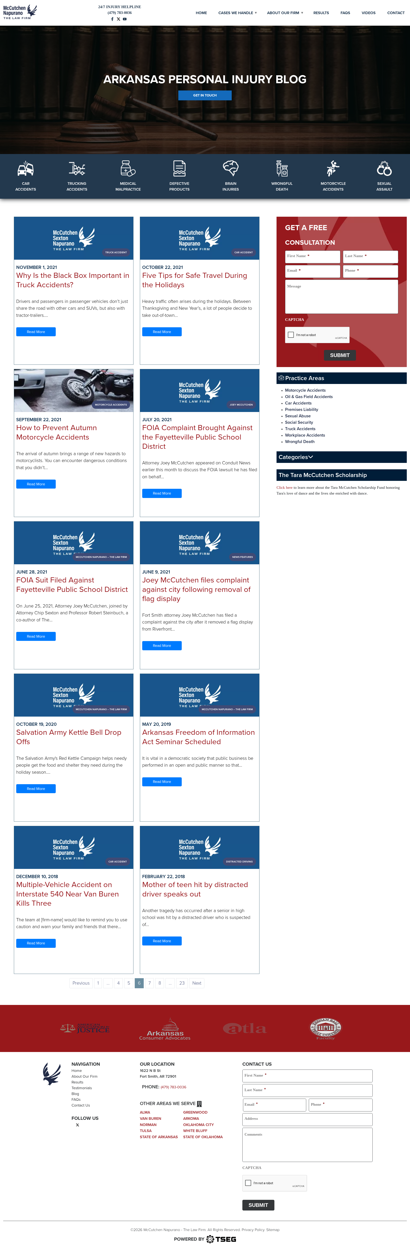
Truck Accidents (300, 428)
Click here (285, 487)
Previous (81, 983)
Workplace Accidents (305, 435)
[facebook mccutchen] (112, 18)
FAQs (345, 12)
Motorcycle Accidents (305, 390)
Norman (148, 1124)
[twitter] (77, 1125)
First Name (298, 256)
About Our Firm (283, 12)
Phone (352, 270)
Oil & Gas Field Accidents (309, 396)
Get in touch (205, 95)
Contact (396, 12)
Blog (75, 1093)
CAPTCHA (294, 319)
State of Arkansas (159, 1137)
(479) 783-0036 (173, 1087)
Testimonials (82, 1088)
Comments (253, 1134)
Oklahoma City (198, 1124)
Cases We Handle (235, 12)
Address (251, 1118)
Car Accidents (298, 403)
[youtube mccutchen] (125, 18)
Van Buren (150, 1118)
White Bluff (195, 1130)
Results (321, 12)
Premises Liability (301, 409)
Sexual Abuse (298, 416)
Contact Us (81, 1105)
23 (182, 983)
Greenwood (195, 1112)
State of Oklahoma (203, 1137)
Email (294, 270)
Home (201, 12)
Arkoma (191, 1118)
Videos (369, 12)
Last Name (356, 256)
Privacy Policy (253, 1229)
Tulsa (146, 1130)
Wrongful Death (300, 441)
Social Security (299, 422)
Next (196, 983)
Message (294, 286)
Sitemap (273, 1229)
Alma (145, 1112)
